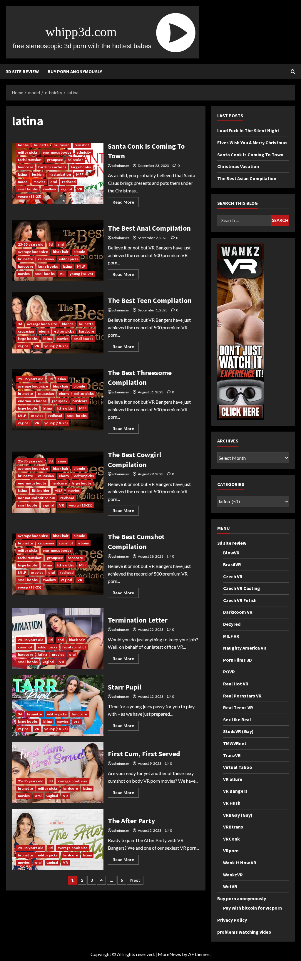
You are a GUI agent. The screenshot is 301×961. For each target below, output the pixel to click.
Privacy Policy (232, 920)
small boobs (28, 189)
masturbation (60, 174)
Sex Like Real (237, 719)
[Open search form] (293, 71)
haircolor (75, 159)
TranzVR (232, 755)
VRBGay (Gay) (237, 815)
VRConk (231, 839)
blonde (79, 251)
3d (51, 244)
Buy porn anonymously (75, 71)
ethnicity (83, 152)
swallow (49, 189)
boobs (23, 145)
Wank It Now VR (239, 863)
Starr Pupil (57, 705)
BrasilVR (232, 564)
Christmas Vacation (238, 166)
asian (62, 379)
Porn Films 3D (237, 660)
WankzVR (233, 875)
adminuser (120, 165)
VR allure (232, 779)
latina (22, 174)
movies (40, 182)
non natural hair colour (36, 498)
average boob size (33, 251)
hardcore (25, 167)
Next (135, 880)
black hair (60, 251)
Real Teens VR (238, 707)
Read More (126, 203)
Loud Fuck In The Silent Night (248, 130)
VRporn (231, 850)
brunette (41, 145)
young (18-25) (29, 196)
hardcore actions (52, 167)
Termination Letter (138, 620)
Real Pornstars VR (242, 696)
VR (79, 189)
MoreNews (169, 954)
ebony (44, 331)
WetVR (230, 886)
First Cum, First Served (57, 772)
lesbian (38, 174)
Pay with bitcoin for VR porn (252, 908)
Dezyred (231, 624)
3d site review (22, 71)
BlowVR (231, 553)
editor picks (28, 152)
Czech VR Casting (241, 588)
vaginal (66, 189)
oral (53, 182)
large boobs (81, 167)
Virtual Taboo (237, 767)
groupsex (55, 159)
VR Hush (231, 803)
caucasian (61, 145)
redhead (69, 182)
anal (61, 244)
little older (65, 408)
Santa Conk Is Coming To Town (250, 154)
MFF (79, 174)
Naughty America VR (244, 648)
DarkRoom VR (237, 612)
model (23, 182)
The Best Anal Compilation (149, 228)
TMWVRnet (234, 743)
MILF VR (231, 636)
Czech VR (233, 576)
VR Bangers (235, 791)
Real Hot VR (235, 684)
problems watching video (244, 932)
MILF (81, 266)
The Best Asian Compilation (246, 178)
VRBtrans (233, 827)
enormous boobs (57, 152)
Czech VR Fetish (240, 600)
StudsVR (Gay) (238, 731)
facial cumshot (30, 159)
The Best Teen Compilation (150, 300)
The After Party (57, 839)
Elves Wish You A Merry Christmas (252, 142)
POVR (229, 672)
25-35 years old (31, 244)
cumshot (81, 145)
